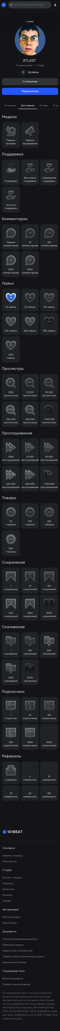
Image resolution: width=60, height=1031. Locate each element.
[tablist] (30, 106)
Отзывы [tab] (44, 105)
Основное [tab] (10, 105)
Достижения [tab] (27, 105)
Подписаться (30, 91)
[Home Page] (4, 4)
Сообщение (30, 81)
